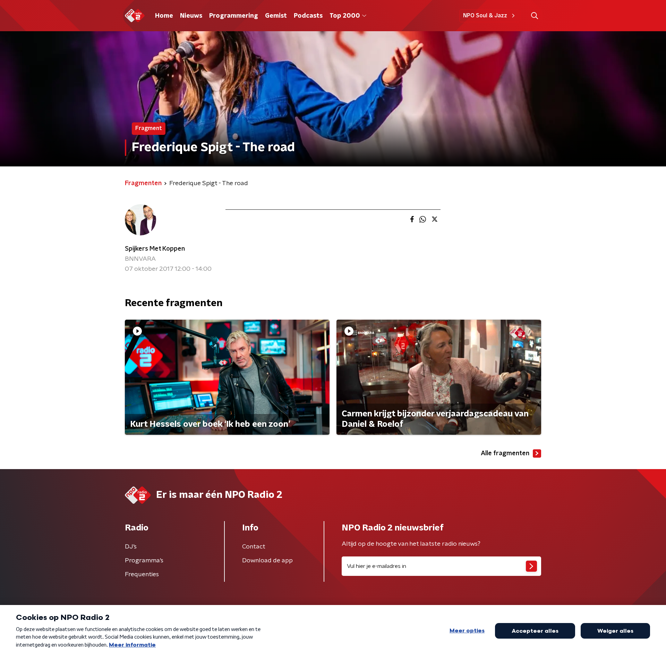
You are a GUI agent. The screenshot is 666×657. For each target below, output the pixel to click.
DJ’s (131, 547)
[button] (534, 15)
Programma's (144, 560)
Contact (253, 547)
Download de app (267, 560)
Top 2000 (345, 16)
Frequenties (142, 574)
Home (164, 16)
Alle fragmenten (505, 453)
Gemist (276, 16)
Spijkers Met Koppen (155, 249)
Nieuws (191, 16)
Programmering (233, 16)
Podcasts (308, 16)
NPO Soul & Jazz (485, 15)
